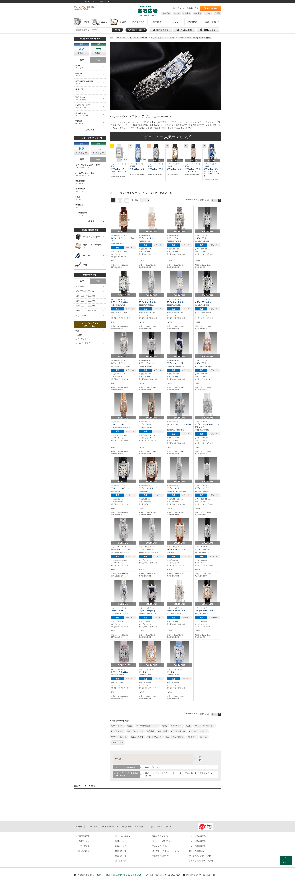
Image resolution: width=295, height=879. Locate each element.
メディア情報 (83, 846)
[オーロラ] (151, 653)
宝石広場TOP (83, 836)
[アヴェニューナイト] (179, 344)
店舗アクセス (83, 841)
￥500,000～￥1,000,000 (85, 311)
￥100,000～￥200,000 (85, 296)
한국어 (176, 13)
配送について (120, 846)
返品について (120, 851)
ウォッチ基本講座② (197, 841)
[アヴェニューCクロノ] (123, 469)
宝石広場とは (83, 851)
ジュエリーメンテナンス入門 (201, 861)
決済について (120, 841)
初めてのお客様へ (122, 836)
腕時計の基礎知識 (196, 851)
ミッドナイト (163, 773)
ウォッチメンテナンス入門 (200, 856)
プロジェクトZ (206, 773)
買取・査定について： (159, 875)
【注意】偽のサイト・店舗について (160, 827)
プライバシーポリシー (109, 827)
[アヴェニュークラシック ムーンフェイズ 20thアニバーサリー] (212, 153)
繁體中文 (186, 13)
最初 (202, 200)
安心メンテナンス (159, 846)
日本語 (217, 13)
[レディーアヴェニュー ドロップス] (123, 219)
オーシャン (177, 773)
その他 (148, 775)
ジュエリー (80, 335)
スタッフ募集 (92, 827)
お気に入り (193, 8)
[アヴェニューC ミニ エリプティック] (193, 153)
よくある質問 (120, 861)
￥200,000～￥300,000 (85, 301)
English (208, 13)
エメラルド (149, 773)
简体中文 (197, 13)
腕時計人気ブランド (160, 836)
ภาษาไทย (166, 13)
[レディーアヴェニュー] (179, 219)
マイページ (179, 8)
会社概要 (79, 827)
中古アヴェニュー (152, 767)
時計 (77, 331)
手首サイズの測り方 (160, 856)
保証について (120, 856)
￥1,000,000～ (81, 316)
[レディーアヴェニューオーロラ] (179, 406)
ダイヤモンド (81, 339)
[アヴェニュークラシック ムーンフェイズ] (119, 153)
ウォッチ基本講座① (197, 836)
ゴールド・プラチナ (83, 343)
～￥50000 (80, 286)
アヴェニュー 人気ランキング (165, 137)
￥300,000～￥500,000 (85, 306)
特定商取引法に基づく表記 (132, 827)
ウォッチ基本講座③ (197, 846)
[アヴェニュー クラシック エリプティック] (207, 406)
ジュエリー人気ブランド (162, 841)
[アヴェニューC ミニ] (137, 153)
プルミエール (190, 773)
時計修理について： (194, 875)
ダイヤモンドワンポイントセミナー (167, 851)
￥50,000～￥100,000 (84, 291)
